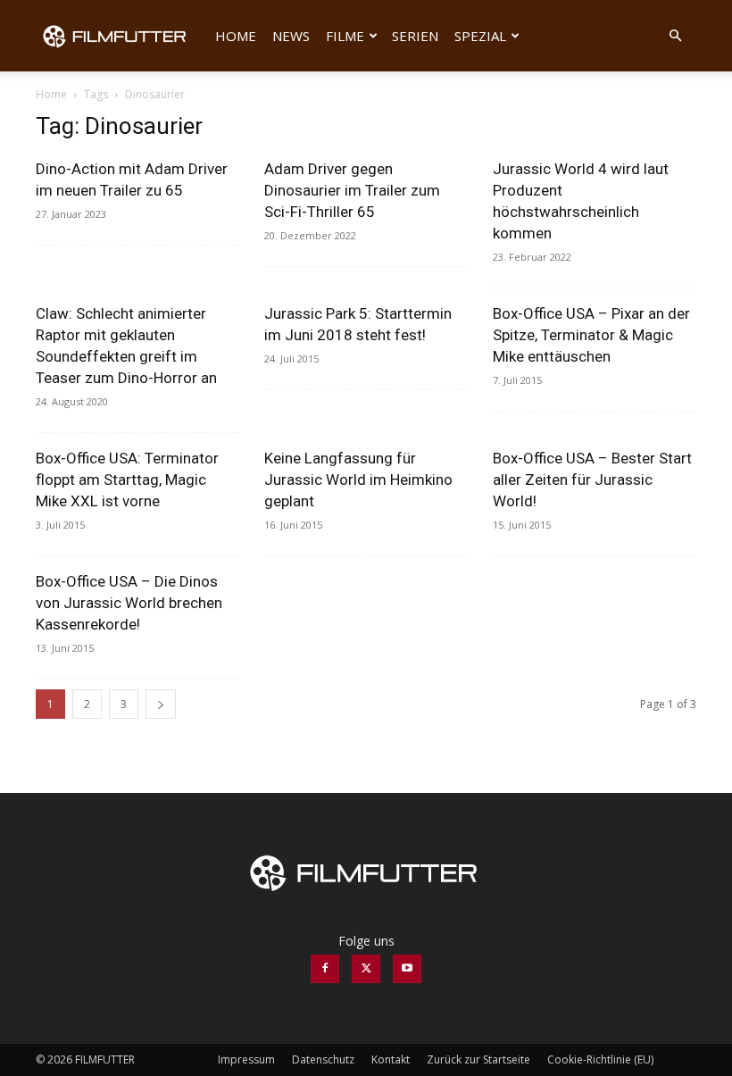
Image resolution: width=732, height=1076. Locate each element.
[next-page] (161, 704)
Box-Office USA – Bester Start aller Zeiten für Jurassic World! (592, 479)
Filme (345, 36)
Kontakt (390, 1059)
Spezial (480, 36)
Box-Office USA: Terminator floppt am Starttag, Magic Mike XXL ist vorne (127, 479)
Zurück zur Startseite (478, 1059)
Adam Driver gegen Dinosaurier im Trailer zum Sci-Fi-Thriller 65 (352, 190)
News (291, 36)
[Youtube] (407, 969)
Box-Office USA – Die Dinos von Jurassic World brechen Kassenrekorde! (129, 602)
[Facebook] (325, 969)
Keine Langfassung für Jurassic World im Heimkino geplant (358, 479)
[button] (674, 36)
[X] (366, 969)
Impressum (246, 1059)
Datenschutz (323, 1059)
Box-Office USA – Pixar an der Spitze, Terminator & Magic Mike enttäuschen (591, 334)
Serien (415, 36)
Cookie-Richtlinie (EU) (600, 1059)
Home (235, 36)
